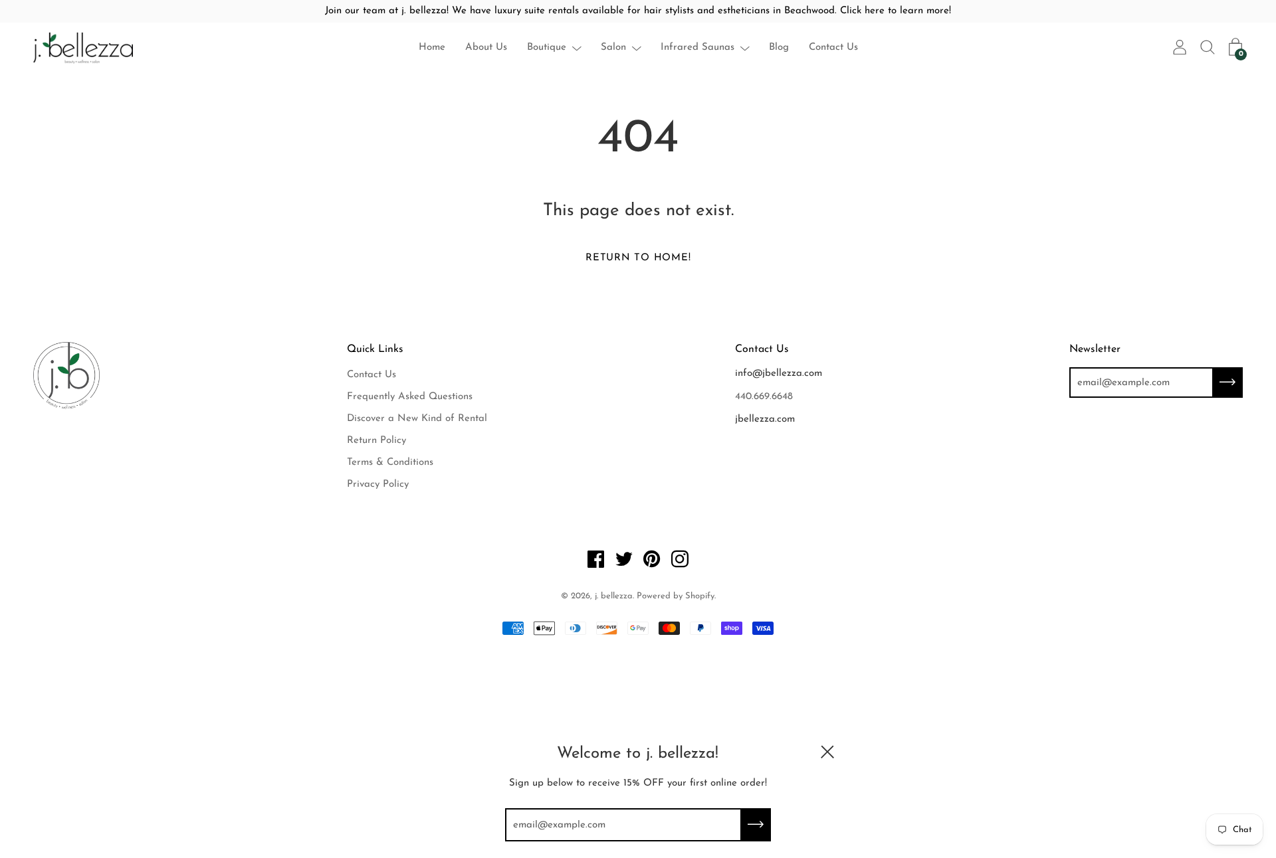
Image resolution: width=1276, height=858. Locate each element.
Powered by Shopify (675, 596)
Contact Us (833, 47)
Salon (613, 47)
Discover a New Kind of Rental (417, 419)
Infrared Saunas (697, 47)
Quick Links (375, 349)
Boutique (546, 47)
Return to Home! (638, 258)
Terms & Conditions (390, 463)
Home (432, 47)
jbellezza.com (765, 419)
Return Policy (376, 441)
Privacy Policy (378, 484)
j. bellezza (614, 596)
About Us (486, 47)
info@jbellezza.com (778, 374)
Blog (779, 47)
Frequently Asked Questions (410, 397)
